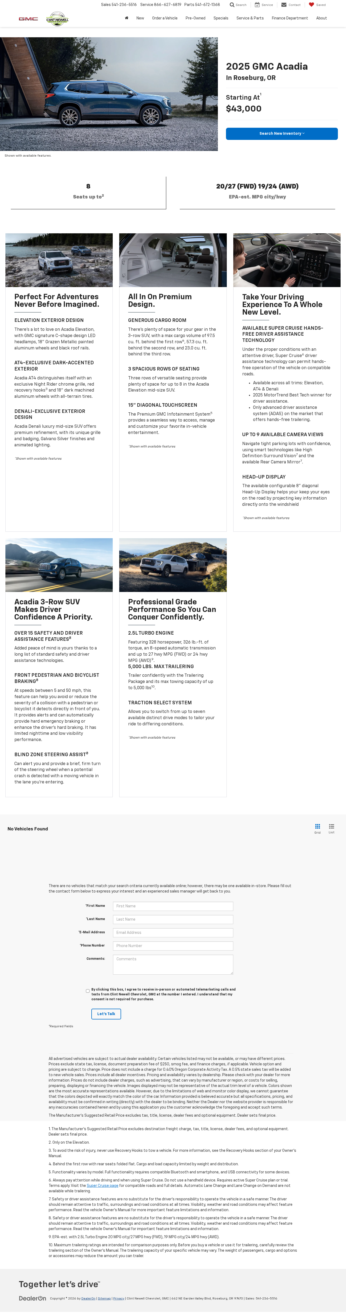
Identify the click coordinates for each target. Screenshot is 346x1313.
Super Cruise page (102, 1186)
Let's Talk (106, 1014)
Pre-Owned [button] (195, 18)
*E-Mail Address (91, 932)
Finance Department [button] (290, 18)
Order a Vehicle (165, 18)
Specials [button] (221, 18)
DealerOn (88, 1298)
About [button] (321, 18)
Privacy (118, 1298)
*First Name (95, 906)
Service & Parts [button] (250, 18)
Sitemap (104, 1298)
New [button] (140, 18)
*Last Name (95, 919)
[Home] (126, 18)
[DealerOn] (32, 1298)
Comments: (95, 959)
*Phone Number (92, 945)
